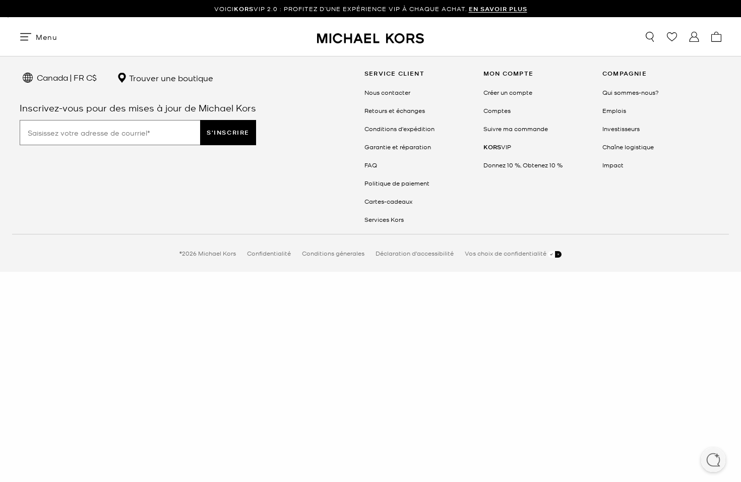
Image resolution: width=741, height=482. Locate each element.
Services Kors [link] (384, 219)
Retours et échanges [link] (394, 110)
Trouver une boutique (170, 77)
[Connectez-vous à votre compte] (694, 37)
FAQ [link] (370, 165)
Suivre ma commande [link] (515, 129)
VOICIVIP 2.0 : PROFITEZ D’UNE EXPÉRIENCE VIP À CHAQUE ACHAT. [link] (370, 9)
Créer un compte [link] (507, 92)
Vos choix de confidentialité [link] (506, 253)
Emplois (614, 110)
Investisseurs (621, 129)
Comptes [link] (497, 110)
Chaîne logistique (628, 147)
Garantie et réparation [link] (397, 147)
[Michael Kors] (370, 36)
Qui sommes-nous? (630, 92)
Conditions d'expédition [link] (399, 129)
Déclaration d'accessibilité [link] (415, 253)
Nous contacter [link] (387, 92)
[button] (713, 461)
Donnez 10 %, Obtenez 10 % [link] (523, 165)
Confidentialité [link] (269, 253)
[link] (497, 147)
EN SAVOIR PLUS (498, 9)
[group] (370, 9)
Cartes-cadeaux (388, 201)
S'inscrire (228, 132)
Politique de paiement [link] (396, 183)
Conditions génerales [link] (333, 253)
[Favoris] (672, 37)
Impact (613, 165)
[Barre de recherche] (650, 37)
